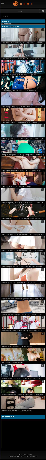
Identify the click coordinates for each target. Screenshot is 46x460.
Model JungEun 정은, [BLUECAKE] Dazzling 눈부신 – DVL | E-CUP (23, 139)
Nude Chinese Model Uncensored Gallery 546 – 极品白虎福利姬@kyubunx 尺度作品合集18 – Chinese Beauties (23, 251)
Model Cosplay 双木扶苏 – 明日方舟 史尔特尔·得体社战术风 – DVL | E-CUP (23, 219)
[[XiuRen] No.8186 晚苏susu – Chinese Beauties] (23, 402)
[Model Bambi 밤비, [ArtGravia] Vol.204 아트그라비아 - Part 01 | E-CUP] (23, 162)
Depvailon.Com (23, 3)
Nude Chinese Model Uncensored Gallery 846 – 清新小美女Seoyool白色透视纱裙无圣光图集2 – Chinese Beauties (23, 235)
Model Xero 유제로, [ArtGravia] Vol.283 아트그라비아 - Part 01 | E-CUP (23, 43)
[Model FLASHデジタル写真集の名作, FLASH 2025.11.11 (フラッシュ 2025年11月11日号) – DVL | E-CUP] (23, 274)
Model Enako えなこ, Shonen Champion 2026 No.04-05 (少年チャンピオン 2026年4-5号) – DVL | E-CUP (23, 123)
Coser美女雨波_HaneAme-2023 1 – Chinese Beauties (19, 91)
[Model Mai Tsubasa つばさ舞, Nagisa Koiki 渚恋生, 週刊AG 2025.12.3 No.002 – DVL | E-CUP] (23, 290)
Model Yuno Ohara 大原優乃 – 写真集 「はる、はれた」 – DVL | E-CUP (23, 315)
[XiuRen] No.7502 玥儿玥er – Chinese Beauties (17, 347)
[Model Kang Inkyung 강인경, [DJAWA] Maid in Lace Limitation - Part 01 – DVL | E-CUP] (23, 258)
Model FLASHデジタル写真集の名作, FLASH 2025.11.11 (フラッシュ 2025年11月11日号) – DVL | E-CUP (23, 283)
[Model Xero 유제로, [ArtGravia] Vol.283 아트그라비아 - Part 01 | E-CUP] (23, 34)
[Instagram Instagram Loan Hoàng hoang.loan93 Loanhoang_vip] (23, 146)
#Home (20, 11)
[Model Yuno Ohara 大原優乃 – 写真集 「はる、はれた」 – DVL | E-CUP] (23, 306)
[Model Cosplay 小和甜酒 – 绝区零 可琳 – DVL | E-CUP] (23, 66)
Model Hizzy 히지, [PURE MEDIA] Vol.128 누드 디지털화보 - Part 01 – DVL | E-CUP (23, 59)
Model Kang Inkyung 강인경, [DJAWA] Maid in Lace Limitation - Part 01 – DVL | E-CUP (23, 267)
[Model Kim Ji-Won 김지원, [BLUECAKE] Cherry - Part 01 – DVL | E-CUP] (23, 370)
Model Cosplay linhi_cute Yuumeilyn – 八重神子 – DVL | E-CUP (22, 331)
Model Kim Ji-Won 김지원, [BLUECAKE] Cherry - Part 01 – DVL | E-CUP (23, 379)
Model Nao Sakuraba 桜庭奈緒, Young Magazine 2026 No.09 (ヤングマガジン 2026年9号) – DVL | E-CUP (23, 395)
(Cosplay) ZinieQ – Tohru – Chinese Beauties (16, 187)
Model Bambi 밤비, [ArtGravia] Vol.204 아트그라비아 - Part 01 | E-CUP (23, 171)
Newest (5, 16)
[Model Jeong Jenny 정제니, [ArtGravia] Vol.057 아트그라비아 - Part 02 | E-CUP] (23, 194)
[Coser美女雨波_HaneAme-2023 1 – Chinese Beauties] (23, 82)
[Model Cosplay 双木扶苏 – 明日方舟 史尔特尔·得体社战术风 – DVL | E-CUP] (23, 210)
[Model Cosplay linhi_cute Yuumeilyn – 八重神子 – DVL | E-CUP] (23, 322)
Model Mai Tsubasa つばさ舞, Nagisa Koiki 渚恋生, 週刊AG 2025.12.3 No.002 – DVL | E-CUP (23, 299)
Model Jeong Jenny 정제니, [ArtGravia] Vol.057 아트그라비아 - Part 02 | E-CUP (23, 203)
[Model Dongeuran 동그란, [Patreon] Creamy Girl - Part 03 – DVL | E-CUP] (23, 98)
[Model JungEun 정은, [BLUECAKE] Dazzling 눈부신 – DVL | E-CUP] (23, 130)
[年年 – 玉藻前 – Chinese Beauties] (23, 354)
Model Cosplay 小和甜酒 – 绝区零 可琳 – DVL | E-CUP (19, 75)
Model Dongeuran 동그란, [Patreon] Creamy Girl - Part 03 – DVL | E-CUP (23, 107)
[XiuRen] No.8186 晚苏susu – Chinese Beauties (17, 411)
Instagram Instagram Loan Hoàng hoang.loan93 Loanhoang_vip (23, 155)
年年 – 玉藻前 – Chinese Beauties (12, 363)
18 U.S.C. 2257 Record (24, 455)
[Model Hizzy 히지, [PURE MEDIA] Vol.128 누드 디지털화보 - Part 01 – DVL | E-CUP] (23, 50)
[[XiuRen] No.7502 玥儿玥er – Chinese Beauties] (23, 338)
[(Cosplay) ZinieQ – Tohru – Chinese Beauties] (23, 178)
